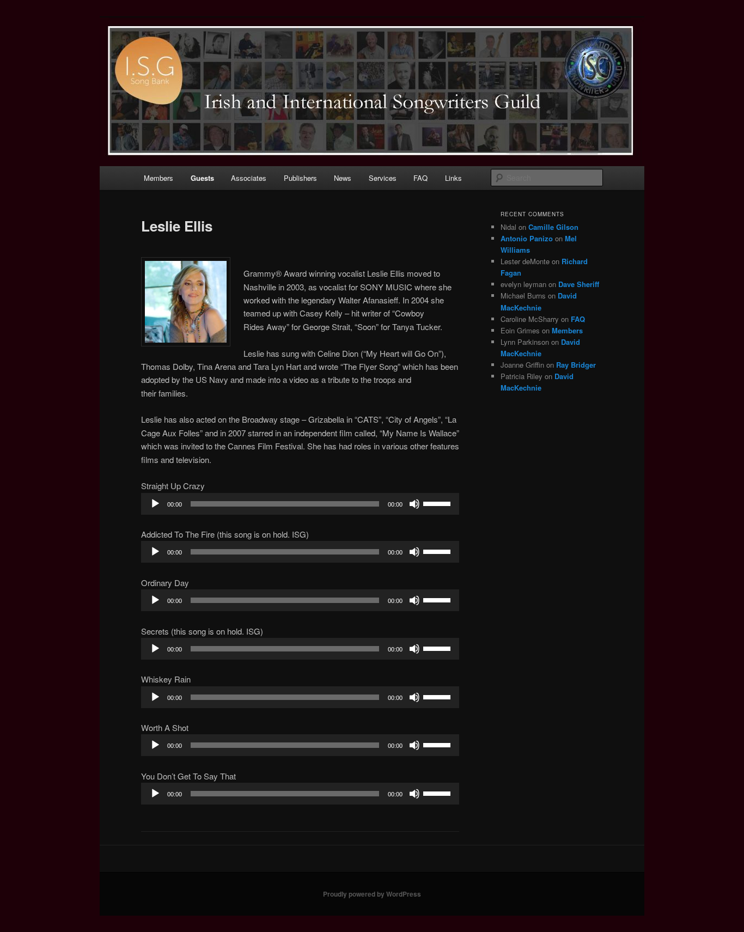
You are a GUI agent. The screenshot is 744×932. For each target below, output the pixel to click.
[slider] (438, 503)
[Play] (155, 503)
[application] (300, 504)
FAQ (420, 178)
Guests (202, 178)
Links (453, 178)
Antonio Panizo (527, 238)
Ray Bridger (576, 365)
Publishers (300, 178)
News (342, 178)
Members (158, 178)
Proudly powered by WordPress (372, 894)
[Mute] (414, 503)
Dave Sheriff (578, 284)
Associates (248, 178)
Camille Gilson (553, 227)
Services (383, 178)
